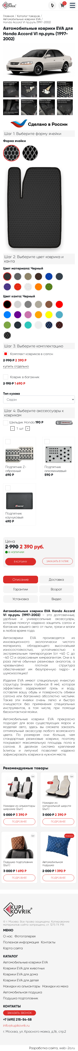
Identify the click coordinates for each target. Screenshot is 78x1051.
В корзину (20, 561)
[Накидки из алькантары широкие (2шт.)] (19, 788)
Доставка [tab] (56, 580)
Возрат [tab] (56, 589)
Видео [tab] (56, 599)
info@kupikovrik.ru (16, 1025)
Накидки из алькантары (21, 986)
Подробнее (19, 821)
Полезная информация (21, 942)
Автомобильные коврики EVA (25, 962)
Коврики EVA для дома (20, 974)
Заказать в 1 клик (57, 561)
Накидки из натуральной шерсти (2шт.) (56, 805)
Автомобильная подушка (52, 863)
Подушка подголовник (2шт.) (18, 863)
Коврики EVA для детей (21, 980)
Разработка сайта (43, 1048)
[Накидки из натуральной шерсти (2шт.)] (58, 786)
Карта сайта (13, 948)
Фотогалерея (25, 936)
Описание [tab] (20, 580)
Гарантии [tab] (20, 589)
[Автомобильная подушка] (58, 846)
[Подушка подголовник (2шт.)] (19, 846)
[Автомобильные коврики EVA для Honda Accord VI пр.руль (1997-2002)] (11, 89)
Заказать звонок (19, 1012)
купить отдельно (16, 366)
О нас (7, 936)
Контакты (48, 942)
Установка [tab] (20, 599)
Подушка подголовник (20, 998)
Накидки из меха (55, 986)
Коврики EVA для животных (24, 968)
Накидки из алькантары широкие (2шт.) (19, 807)
